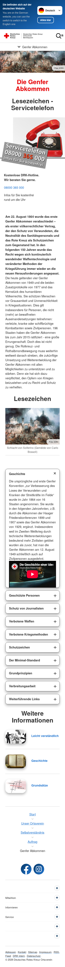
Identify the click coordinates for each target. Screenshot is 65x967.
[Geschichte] (15, 761)
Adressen (10, 952)
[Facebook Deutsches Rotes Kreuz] (26, 869)
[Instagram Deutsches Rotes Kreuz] (39, 869)
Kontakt (22, 952)
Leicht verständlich (45, 736)
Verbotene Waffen (21, 621)
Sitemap (32, 952)
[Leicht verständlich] (15, 737)
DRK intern (19, 956)
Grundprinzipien (20, 673)
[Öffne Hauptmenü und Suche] (60, 36)
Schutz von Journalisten (26, 608)
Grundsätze (39, 785)
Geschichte (17, 474)
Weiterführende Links (24, 699)
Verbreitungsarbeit (22, 686)
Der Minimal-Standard (24, 660)
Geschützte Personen (24, 595)
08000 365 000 (14, 187)
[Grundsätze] (15, 786)
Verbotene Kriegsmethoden (28, 634)
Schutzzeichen (19, 647)
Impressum (45, 952)
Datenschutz (34, 956)
